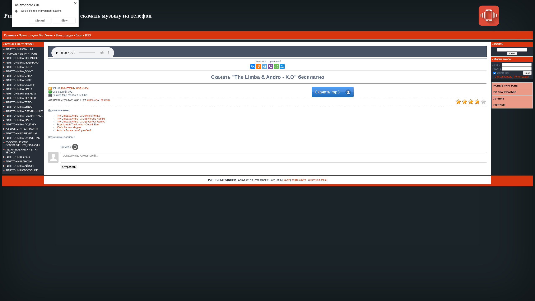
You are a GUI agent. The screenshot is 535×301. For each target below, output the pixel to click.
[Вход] (75, 147)
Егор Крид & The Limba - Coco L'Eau (77, 124)
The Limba (104, 99)
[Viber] (270, 66)
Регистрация (64, 35)
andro (90, 99)
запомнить (503, 72)
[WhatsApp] (276, 66)
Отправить (69, 166)
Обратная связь (317, 180)
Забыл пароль (503, 76)
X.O (96, 99)
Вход (79, 35)
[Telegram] (264, 66)
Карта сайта (299, 180)
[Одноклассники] (258, 66)
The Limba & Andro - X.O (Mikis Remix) (78, 115)
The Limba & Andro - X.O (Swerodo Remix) (80, 118)
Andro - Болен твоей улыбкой (73, 130)
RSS (88, 35)
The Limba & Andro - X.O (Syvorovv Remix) (80, 121)
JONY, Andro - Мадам (68, 127)
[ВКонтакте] (252, 66)
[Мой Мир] (282, 66)
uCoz (287, 180)
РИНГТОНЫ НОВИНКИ (75, 88)
